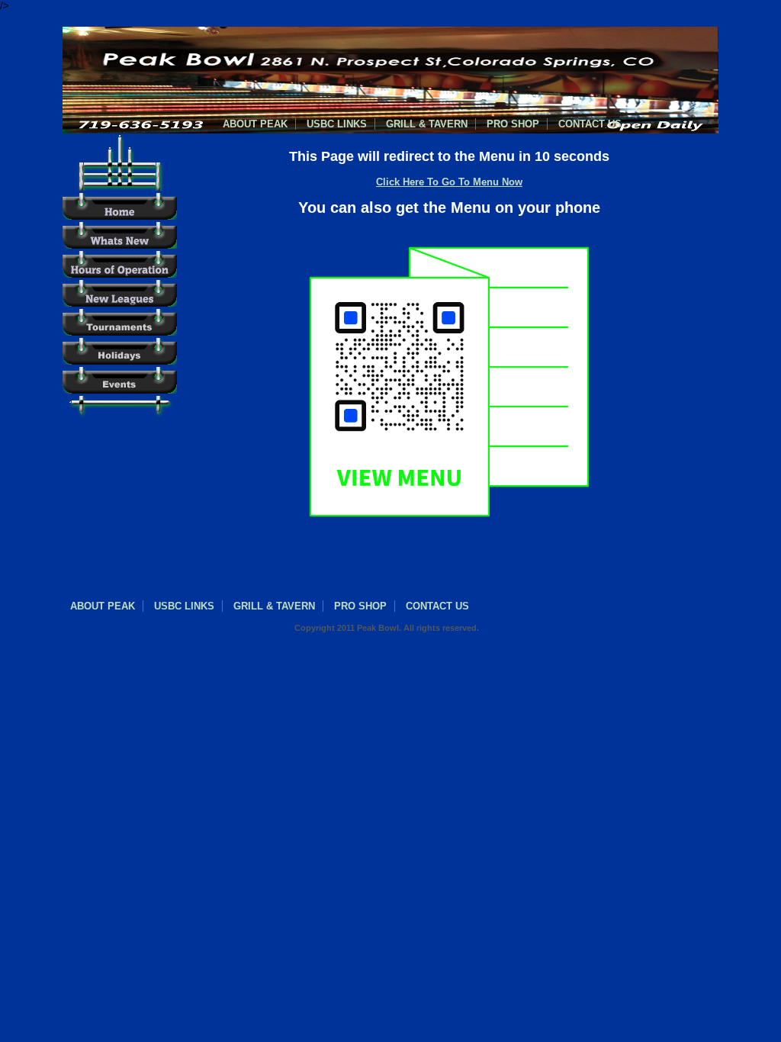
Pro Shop (513, 124)
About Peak (255, 124)
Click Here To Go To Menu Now (449, 182)
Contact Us (590, 124)
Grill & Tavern (427, 124)
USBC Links (337, 124)
